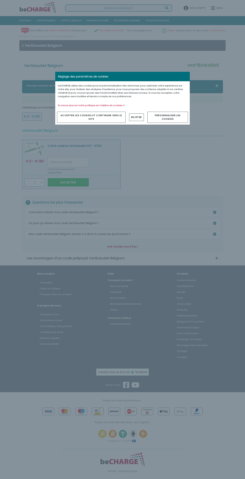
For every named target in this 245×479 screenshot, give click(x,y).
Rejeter (136, 117)
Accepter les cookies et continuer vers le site (91, 117)
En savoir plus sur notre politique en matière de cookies (90, 105)
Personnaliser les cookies (168, 117)
